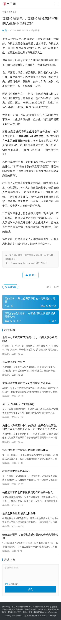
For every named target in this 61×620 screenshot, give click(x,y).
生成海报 (11, 286)
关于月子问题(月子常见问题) (18, 404)
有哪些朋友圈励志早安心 (16, 471)
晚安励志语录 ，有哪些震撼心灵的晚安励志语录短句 (30, 536)
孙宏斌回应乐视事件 (13, 361)
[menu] (56, 4)
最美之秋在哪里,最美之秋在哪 (19, 513)
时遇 (4, 30)
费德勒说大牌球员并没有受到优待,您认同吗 (26, 383)
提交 (30, 589)
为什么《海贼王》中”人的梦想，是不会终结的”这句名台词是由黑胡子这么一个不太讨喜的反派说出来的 (29, 427)
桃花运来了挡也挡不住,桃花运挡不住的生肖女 (27, 492)
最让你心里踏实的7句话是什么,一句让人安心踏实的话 (29, 339)
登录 (7, 584)
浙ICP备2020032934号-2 (45, 615)
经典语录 (35, 30)
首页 (4, 12)
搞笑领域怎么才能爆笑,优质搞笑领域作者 (25, 449)
